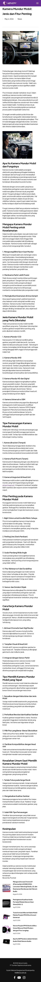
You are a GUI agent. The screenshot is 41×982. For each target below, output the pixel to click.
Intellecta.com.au (20, 972)
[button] (37, 3)
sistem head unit (8, 485)
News (20, 19)
